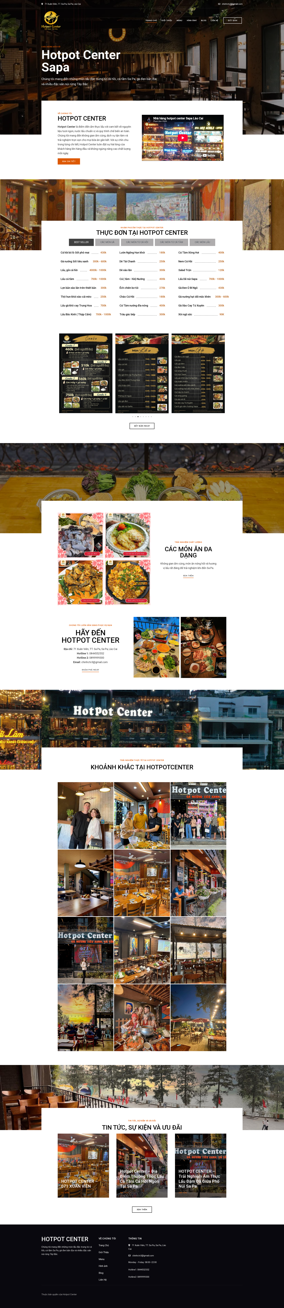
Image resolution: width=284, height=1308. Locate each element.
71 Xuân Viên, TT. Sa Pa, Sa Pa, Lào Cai (62, 4)
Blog (101, 1273)
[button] (232, 20)
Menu (101, 1259)
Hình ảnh (103, 1266)
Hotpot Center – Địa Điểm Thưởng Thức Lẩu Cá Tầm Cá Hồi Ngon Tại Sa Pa (142, 1179)
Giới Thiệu (104, 1252)
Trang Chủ (104, 1245)
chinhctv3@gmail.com (232, 4)
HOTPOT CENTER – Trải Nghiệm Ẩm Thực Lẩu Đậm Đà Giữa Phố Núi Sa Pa (199, 1179)
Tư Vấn (65, 1192)
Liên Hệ (102, 1279)
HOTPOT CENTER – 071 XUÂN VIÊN (79, 1184)
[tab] (81, 242)
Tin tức (124, 1192)
